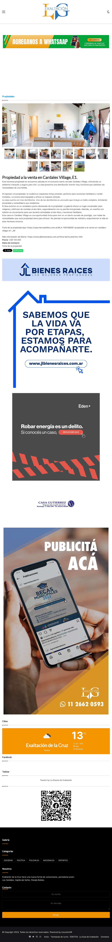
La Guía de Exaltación (89, 937)
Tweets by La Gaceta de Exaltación (56, 780)
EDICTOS (74, 937)
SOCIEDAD (8, 860)
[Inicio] (56, 11)
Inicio (46, 937)
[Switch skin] (108, 12)
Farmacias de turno (59, 937)
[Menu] (3, 12)
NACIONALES (48, 860)
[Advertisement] (56, 73)
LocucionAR (66, 932)
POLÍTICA (21, 860)
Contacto (6, 887)
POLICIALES (34, 860)
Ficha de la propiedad (12, 246)
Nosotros (7, 868)
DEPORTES (63, 860)
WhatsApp (19, 251)
